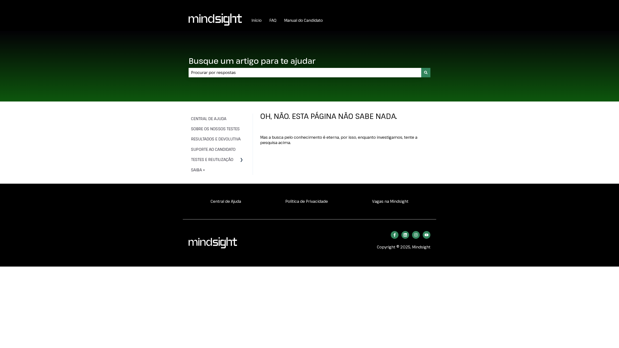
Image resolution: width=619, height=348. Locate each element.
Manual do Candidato (303, 20)
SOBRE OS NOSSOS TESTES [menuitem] (215, 128)
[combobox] (305, 72)
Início (256, 20)
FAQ (272, 20)
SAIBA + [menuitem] (198, 170)
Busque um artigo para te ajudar (252, 61)
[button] (241, 160)
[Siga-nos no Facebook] (394, 235)
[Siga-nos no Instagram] (416, 235)
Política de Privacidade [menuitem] (306, 201)
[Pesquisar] (425, 72)
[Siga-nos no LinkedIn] (405, 235)
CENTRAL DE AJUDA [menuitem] (208, 118)
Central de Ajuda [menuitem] (226, 201)
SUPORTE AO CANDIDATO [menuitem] (213, 149)
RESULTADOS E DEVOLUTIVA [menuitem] (216, 139)
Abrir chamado (416, 4)
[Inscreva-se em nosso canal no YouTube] (426, 235)
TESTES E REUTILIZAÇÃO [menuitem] (212, 159)
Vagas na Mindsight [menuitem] (390, 201)
